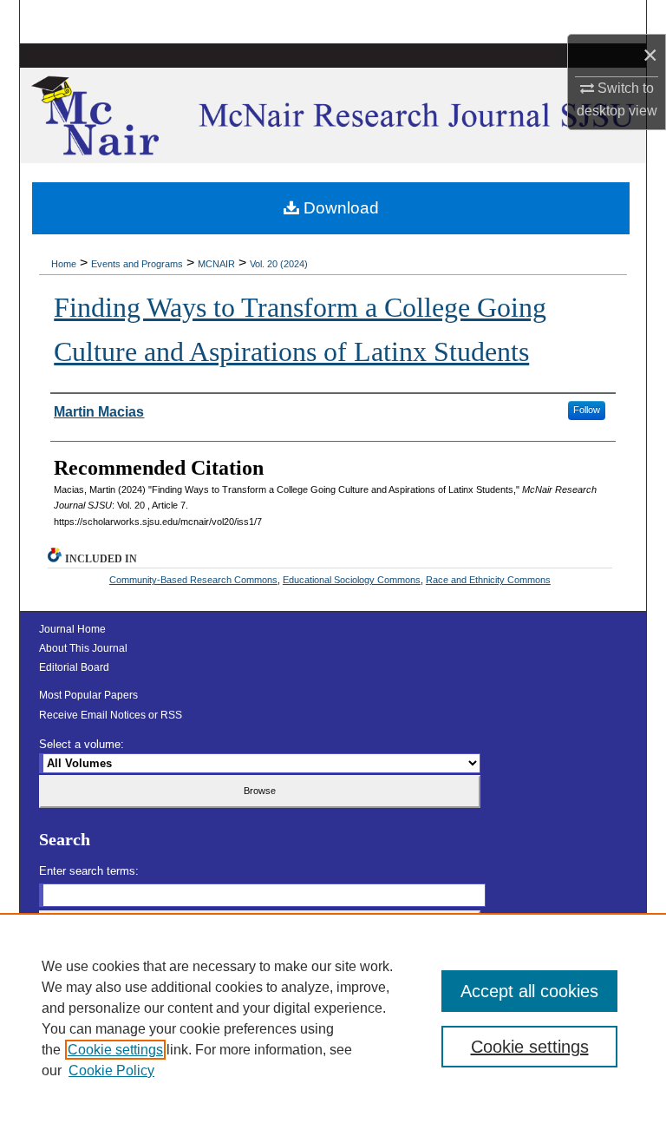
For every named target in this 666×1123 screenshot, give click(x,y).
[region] (333, 1018)
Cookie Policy (111, 1070)
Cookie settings (115, 1049)
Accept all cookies (529, 991)
